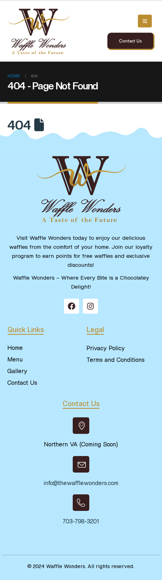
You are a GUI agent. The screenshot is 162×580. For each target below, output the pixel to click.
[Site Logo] (39, 31)
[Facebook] (71, 306)
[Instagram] (90, 306)
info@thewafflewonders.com (81, 483)
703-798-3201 (81, 521)
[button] (145, 21)
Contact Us (130, 41)
